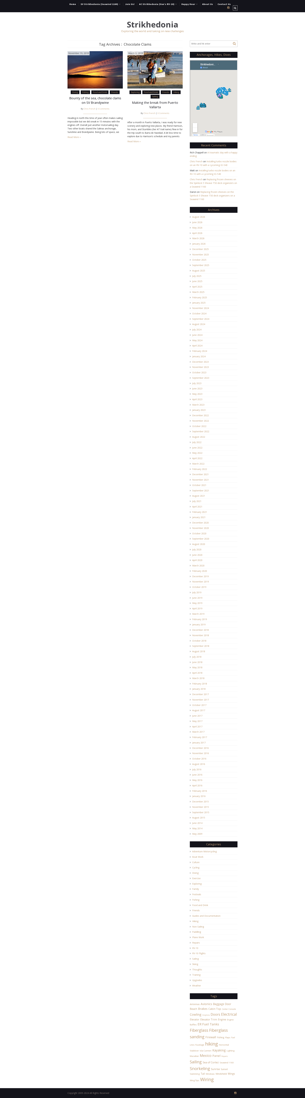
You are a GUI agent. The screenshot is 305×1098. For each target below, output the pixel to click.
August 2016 (198, 764)
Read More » (74, 137)
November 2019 (200, 581)
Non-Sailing (198, 926)
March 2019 (198, 613)
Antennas (195, 1004)
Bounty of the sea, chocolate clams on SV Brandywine (95, 100)
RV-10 (195, 948)
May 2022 (197, 452)
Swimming (195, 1073)
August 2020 (198, 544)
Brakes (202, 1009)
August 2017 (198, 710)
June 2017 (197, 715)
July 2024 (196, 329)
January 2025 (199, 302)
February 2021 (199, 511)
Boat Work (197, 856)
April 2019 (197, 608)
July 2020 (196, 549)
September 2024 (200, 318)
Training (196, 974)
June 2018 (197, 662)
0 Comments (103, 108)
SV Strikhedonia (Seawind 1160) (99, 4)
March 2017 (198, 731)
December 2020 (200, 522)
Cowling (195, 1014)
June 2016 (197, 774)
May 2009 (197, 833)
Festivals (196, 894)
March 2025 (198, 292)
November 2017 (200, 699)
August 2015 (198, 817)
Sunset (224, 1069)
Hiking (176, 92)
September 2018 (200, 645)
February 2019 (199, 619)
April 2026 (197, 233)
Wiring (207, 1079)
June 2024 (197, 334)
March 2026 (198, 238)
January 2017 (199, 742)
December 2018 (200, 629)
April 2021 (197, 506)
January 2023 (199, 409)
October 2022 (199, 426)
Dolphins (206, 1015)
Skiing (195, 964)
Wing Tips (194, 1080)
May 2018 (197, 667)
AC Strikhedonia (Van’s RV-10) (156, 4)
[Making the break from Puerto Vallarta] (155, 69)
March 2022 (198, 463)
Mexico (205, 1055)
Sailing (155, 96)
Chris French (89, 108)
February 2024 (199, 350)
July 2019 (196, 592)
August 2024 (198, 324)
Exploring (135, 92)
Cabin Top (214, 1009)
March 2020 (198, 565)
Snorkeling (200, 1068)
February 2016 (199, 790)
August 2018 (198, 651)
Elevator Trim (208, 1019)
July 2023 (196, 383)
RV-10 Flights (199, 953)
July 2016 (196, 769)
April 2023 (197, 399)
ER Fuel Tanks (208, 1024)
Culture (196, 862)
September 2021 (200, 490)
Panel (216, 1056)
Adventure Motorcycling (204, 851)
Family (195, 888)
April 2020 (197, 560)
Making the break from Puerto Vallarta (155, 104)
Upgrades (197, 980)
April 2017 (197, 726)
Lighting (230, 1050)
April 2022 (197, 458)
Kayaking (219, 1050)
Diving (75, 92)
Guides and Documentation (206, 915)
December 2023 (200, 361)
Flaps (227, 1037)
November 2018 (200, 635)
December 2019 (200, 576)
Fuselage (199, 1044)
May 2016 (197, 780)
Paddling (196, 931)
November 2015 (200, 806)
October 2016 (199, 758)
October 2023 (199, 372)
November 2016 (200, 753)
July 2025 (196, 275)
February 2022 (199, 469)
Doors (215, 1014)
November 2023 (200, 367)
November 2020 (200, 528)
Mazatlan (194, 1056)
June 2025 (197, 281)
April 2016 (197, 785)
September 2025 (200, 265)
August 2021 (198, 495)
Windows (210, 1073)
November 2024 (200, 308)
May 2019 (197, 603)
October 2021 (199, 485)
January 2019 (199, 624)
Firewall (210, 1037)
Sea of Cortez (211, 1062)
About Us (207, 4)
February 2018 (199, 683)
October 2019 (199, 586)
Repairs (196, 942)
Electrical (229, 1014)
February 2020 (199, 570)
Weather (196, 985)
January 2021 (199, 517)
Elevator (194, 1019)
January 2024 (199, 356)
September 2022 (200, 431)
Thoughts (197, 969)
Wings (231, 1073)
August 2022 (198, 436)
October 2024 (199, 313)
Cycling (195, 867)
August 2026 (198, 216)
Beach (193, 1009)
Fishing (85, 92)
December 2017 (200, 694)
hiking (211, 1044)
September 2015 (200, 812)
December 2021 (200, 474)
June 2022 (197, 447)
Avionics (206, 1004)
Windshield (221, 1073)
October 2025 (199, 259)
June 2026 (197, 222)
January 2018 (199, 688)
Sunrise (215, 1069)
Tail (203, 1073)
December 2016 (200, 747)
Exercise (196, 878)
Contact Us (224, 4)
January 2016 (199, 796)
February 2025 (199, 297)
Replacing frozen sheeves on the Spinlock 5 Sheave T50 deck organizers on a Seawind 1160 (213, 183)
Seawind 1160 (227, 1062)
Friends (114, 92)
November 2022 (200, 420)
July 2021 (196, 501)
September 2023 (200, 377)
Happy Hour (188, 4)
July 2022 (196, 442)
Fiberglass (199, 1030)
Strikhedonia (152, 24)
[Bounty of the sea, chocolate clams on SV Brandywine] (95, 69)
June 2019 (197, 597)
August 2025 (198, 270)
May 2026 (197, 227)
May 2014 (197, 828)
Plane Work (198, 937)
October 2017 (199, 705)
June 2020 (197, 554)
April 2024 (197, 345)
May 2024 (197, 340)
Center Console (229, 1009)
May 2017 (197, 721)
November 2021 (200, 479)
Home (72, 4)
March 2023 (198, 404)
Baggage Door (222, 1004)
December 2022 (200, 415)
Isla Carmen (205, 1050)
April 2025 (197, 286)
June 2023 (197, 388)
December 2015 (200, 801)
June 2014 (197, 822)
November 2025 (200, 254)
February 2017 (199, 737)
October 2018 (199, 640)
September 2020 (200, 538)
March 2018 (198, 678)
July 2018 (196, 656)
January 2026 (199, 243)
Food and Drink (100, 92)
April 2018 (197, 672)
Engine (222, 1019)
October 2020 (199, 533)
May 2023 (197, 393)
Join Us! (130, 4)
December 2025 (200, 249)
